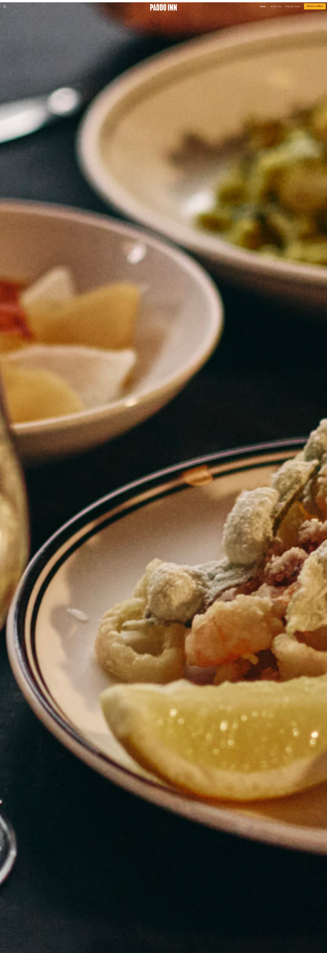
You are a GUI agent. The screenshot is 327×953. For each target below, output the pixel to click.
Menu (263, 6)
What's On (275, 6)
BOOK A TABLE (315, 6)
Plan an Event (293, 6)
